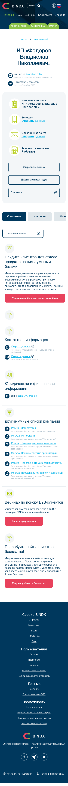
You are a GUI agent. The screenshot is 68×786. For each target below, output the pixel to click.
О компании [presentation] (14, 216)
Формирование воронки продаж (34, 713)
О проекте (34, 620)
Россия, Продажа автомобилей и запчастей (36, 463)
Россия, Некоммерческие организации (33, 443)
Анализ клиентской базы (34, 724)
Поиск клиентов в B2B (34, 695)
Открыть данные (33, 121)
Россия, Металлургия (23, 428)
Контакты (34, 665)
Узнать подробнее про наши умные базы (35, 298)
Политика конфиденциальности (34, 676)
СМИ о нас (34, 636)
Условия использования (34, 671)
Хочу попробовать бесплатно (28, 583)
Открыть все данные (34, 167)
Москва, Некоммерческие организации (34, 453)
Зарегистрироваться (24, 521)
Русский (59, 6)
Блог (34, 642)
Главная (24, 39)
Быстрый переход (16, 233)
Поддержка (34, 660)
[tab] (14, 216)
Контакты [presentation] (40, 216)
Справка (34, 654)
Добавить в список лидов (34, 180)
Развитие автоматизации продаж (34, 718)
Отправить (16, 193)
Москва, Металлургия (23, 435)
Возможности (34, 625)
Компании (34, 689)
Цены (34, 631)
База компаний (40, 39)
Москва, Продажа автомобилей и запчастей (37, 472)
